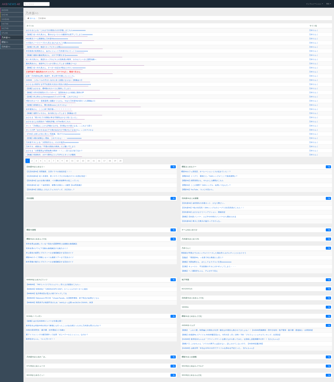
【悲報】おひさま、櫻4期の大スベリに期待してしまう (48, 88)
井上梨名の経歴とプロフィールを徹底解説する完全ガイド (49, 253)
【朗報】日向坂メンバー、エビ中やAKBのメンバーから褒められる (208, 216)
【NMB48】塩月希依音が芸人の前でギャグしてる (46, 293)
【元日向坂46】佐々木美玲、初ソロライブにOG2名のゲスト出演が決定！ (56, 176)
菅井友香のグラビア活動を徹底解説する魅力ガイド (47, 248)
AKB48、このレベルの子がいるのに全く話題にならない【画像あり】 (54, 80)
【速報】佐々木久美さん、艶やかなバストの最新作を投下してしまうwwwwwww (59, 34)
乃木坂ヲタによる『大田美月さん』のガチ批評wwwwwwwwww (52, 142)
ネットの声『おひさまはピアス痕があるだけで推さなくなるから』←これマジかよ (60, 130)
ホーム (32, 18)
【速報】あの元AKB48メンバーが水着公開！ (44, 321)
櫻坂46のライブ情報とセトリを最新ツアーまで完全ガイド (50, 257)
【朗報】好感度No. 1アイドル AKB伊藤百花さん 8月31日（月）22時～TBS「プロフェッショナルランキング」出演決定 (231, 334)
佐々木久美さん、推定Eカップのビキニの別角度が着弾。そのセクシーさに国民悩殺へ (61, 59)
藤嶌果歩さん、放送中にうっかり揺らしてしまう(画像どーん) (51, 63)
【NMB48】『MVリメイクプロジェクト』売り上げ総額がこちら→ (53, 284)
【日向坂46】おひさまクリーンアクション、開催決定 (203, 212)
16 (99, 161)
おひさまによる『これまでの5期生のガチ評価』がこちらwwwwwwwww (56, 30)
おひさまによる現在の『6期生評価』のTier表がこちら (48, 121)
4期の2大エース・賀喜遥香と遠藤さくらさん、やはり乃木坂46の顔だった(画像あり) (60, 101)
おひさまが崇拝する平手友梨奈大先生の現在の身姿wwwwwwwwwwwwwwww (58, 84)
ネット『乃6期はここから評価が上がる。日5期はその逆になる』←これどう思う (59, 126)
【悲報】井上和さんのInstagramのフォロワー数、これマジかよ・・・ (55, 96)
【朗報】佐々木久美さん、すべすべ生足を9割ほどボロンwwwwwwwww (56, 68)
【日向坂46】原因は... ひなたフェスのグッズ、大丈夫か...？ (50, 189)
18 (110, 161)
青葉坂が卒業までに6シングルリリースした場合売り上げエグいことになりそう (213, 253)
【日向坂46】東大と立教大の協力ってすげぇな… (201, 221)
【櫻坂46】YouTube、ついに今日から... (197, 189)
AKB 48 (11, 4)
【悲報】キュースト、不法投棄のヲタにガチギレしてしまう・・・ (208, 266)
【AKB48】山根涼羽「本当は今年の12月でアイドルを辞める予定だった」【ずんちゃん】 (218, 348)
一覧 (173, 167)
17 (104, 161)
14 (88, 161)
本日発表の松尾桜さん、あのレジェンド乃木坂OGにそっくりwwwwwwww (57, 51)
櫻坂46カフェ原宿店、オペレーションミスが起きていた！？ (206, 171)
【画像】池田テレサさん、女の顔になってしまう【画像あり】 (51, 113)
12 (78, 161)
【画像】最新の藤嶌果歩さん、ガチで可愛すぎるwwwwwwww (52, 55)
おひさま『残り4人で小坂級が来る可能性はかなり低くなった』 (52, 117)
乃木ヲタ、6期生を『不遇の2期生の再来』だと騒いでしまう (51, 146)
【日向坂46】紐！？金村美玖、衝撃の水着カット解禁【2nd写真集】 (54, 185)
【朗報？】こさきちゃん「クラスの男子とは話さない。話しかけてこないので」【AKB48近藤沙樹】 (222, 343)
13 (83, 161)
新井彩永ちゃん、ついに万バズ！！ (40, 339)
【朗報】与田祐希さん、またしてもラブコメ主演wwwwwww (206, 262)
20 (120, 161)
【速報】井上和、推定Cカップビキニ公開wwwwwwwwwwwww (52, 47)
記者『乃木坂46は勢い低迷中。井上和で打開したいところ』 (51, 76)
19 (115, 161)
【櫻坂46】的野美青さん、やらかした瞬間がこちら (202, 180)
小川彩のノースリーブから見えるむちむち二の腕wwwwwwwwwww (54, 43)
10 (67, 161)
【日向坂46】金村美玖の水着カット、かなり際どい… (203, 203)
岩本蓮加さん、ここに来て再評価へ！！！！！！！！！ (49, 109)
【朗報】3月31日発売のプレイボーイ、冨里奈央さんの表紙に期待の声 (55, 92)
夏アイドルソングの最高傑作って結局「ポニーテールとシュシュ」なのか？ (57, 334)
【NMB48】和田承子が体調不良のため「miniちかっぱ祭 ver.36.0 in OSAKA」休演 (59, 302)
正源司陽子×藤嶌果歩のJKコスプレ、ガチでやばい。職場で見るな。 (54, 72)
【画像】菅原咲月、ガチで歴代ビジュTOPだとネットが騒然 (51, 155)
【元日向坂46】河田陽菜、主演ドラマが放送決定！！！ (49, 171)
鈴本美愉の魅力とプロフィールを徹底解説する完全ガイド (49, 262)
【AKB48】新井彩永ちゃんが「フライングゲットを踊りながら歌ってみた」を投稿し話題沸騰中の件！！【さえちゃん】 (230, 339)
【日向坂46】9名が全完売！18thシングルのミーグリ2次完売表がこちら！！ (212, 207)
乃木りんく (313, 30)
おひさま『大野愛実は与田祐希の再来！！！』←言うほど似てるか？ (54, 150)
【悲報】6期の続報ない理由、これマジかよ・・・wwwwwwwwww (54, 138)
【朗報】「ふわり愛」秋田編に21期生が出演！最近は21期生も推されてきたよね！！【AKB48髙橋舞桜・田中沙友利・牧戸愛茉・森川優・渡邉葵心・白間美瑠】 (247, 330)
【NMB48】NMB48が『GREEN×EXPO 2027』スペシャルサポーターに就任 (57, 289)
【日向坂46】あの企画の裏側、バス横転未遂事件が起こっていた (52, 180)
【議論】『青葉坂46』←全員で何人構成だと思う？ (202, 257)
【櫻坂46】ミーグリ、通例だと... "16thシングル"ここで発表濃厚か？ (209, 176)
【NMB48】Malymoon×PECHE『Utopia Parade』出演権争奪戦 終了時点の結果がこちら (62, 298)
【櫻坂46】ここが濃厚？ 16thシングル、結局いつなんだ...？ (206, 185)
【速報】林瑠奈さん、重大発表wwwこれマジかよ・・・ (49, 105)
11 (72, 161)
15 (94, 161)
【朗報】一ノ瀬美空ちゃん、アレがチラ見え (199, 271)
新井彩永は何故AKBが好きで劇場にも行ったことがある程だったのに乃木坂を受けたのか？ (63, 325)
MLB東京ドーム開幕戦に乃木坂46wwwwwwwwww (47, 38)
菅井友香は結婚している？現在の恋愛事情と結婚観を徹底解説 (51, 244)
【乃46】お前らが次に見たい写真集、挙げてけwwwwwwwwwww (53, 134)
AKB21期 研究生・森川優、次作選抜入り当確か (45, 330)
